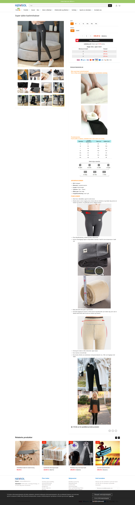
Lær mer (71, 496)
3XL (92, 23)
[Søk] (110, 5)
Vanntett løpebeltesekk (76, 467)
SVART (77, 30)
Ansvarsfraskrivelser (47, 483)
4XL (96, 23)
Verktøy (74, 10)
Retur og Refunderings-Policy (76, 488)
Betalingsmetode (73, 483)
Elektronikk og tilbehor (62, 10)
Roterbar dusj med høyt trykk (51, 467)
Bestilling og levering (74, 481)
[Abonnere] (117, 488)
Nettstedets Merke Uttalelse (75, 489)
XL (83, 23)
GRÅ (72, 30)
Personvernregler (73, 486)
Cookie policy (72, 484)
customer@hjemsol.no (24, 481)
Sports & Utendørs (85, 10)
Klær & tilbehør (47, 10)
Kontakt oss (98, 10)
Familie (26, 10)
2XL (88, 23)
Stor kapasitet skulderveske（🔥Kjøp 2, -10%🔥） (111, 467)
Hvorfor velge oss (46, 488)
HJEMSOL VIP (87, 44)
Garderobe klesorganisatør (24, 467)
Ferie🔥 (18, 10)
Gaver (33, 10)
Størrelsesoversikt (46, 484)
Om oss (44, 489)
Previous (11, 50)
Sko (38, 10)
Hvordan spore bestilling (48, 481)
